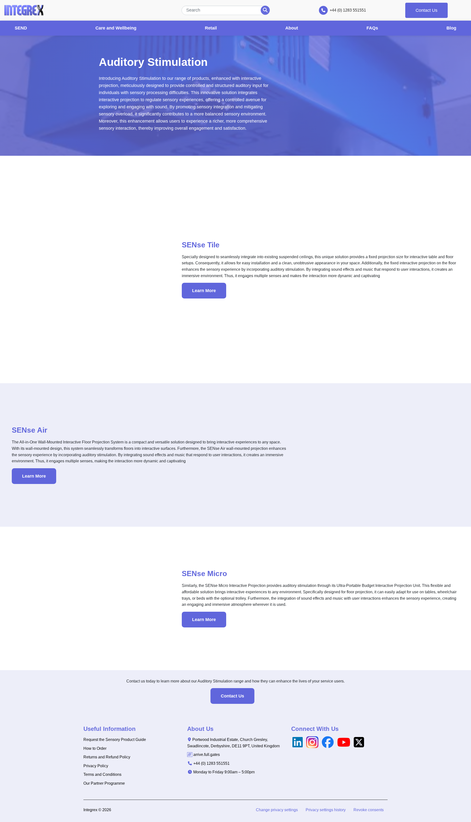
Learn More (204, 290)
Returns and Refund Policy (106, 757)
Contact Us (426, 10)
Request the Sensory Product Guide (114, 739)
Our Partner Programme (104, 783)
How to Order (94, 748)
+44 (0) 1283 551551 (348, 10)
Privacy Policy (95, 766)
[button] (277, 810)
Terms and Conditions (102, 774)
